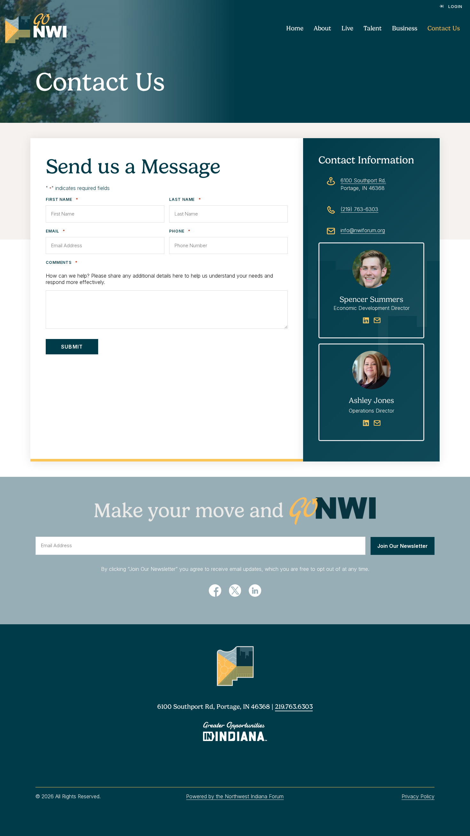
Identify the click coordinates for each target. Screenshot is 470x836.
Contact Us (443, 28)
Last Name (185, 199)
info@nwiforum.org (363, 230)
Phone (180, 231)
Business (404, 28)
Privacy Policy (418, 796)
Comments (62, 262)
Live (347, 28)
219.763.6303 (294, 706)
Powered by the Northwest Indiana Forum (235, 796)
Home (294, 28)
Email (55, 231)
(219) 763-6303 (359, 209)
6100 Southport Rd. (363, 180)
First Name (62, 199)
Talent (373, 28)
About (322, 28)
